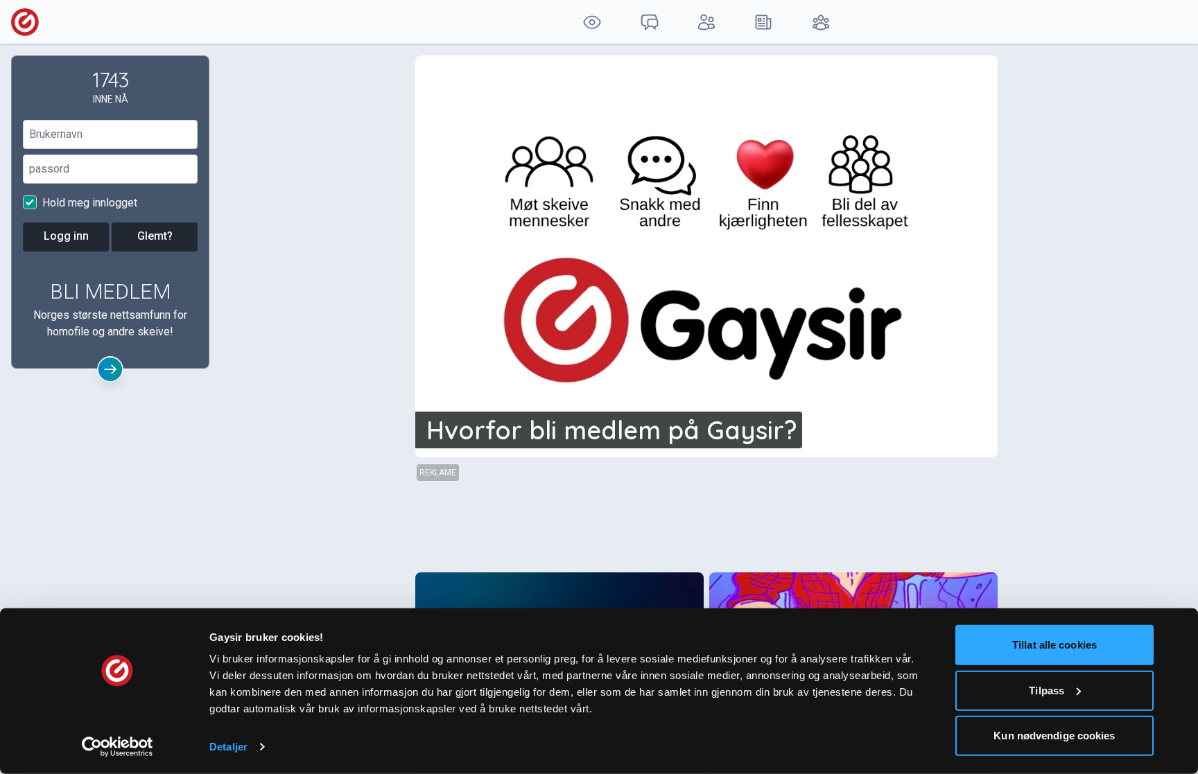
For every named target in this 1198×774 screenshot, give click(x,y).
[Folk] (706, 21)
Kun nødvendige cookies (1054, 735)
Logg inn (66, 236)
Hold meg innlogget (88, 202)
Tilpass (1046, 690)
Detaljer (228, 747)
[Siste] (763, 21)
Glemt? (155, 236)
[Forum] (648, 21)
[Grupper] (820, 21)
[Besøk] (592, 21)
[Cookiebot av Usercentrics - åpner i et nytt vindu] (117, 747)
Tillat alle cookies (1054, 645)
